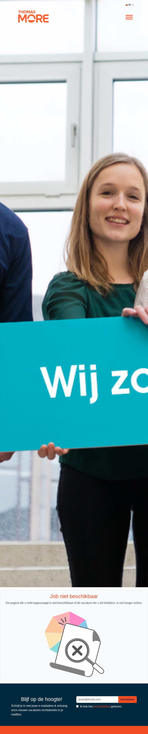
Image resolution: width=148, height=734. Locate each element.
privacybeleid (101, 706)
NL (130, 4)
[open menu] (129, 17)
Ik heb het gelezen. (100, 706)
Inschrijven (127, 699)
